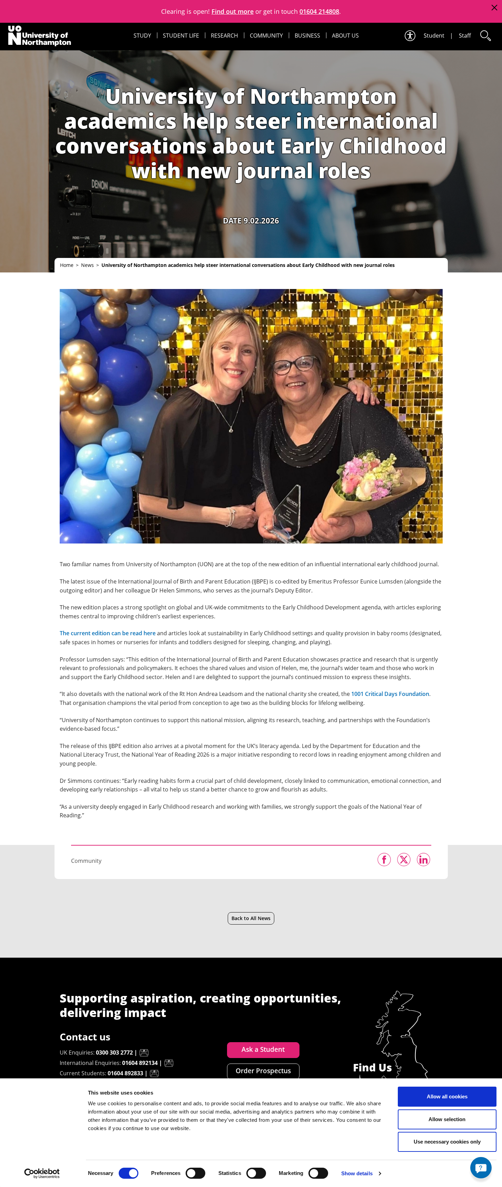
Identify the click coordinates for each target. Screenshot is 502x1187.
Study (142, 35)
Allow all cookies (447, 1096)
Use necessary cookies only (447, 1142)
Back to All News (251, 918)
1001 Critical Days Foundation (390, 694)
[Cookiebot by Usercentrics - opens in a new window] (42, 1173)
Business (307, 35)
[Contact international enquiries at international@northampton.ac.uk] (169, 1063)
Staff (465, 35)
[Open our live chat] (481, 1167)
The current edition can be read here (108, 633)
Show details (357, 1173)
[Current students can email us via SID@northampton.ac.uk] (154, 1073)
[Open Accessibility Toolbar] (409, 35)
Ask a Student (263, 1049)
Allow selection (447, 1119)
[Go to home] (39, 36)
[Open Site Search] (485, 35)
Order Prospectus (263, 1070)
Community (266, 35)
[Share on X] (404, 859)
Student (434, 35)
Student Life (181, 35)
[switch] (195, 1173)
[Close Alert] (494, 8)
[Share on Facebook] (384, 859)
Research (224, 35)
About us (345, 35)
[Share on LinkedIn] (423, 859)
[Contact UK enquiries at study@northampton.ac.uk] (144, 1053)
